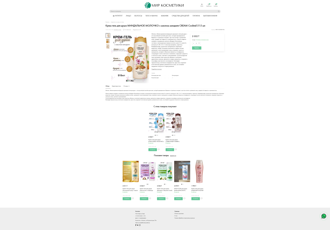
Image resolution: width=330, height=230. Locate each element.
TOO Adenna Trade (140, 213)
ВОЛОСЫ (138, 16)
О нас (175, 215)
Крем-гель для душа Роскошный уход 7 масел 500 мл (130, 190)
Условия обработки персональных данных (184, 218)
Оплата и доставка (179, 213)
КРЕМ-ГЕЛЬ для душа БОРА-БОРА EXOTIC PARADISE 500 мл (180, 190)
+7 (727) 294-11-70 (140, 216)
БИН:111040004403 (140, 218)
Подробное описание (157, 69)
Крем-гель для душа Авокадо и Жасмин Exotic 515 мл (164, 190)
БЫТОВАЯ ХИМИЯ (210, 16)
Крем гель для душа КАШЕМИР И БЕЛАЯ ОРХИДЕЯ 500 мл (197, 190)
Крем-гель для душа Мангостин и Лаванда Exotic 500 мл (146, 190)
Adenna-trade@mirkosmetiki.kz (142, 222)
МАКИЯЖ (164, 16)
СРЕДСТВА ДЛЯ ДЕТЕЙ (180, 16)
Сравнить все (173, 155)
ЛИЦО (128, 16)
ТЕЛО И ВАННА (151, 16)
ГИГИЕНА (196, 16)
